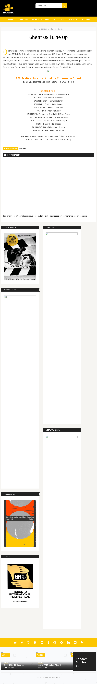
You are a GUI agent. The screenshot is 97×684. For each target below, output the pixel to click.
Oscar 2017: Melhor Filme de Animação (50, 666)
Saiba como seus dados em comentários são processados (63, 216)
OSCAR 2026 (37, 19)
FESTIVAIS (44, 29)
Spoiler (6, 663)
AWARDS (5, 655)
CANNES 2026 (50, 19)
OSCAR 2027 (23, 19)
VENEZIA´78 (73, 19)
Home (36, 29)
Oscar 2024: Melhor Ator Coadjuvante (14, 666)
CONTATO (10, 19)
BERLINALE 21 (87, 19)
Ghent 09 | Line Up (56, 29)
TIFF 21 (62, 19)
